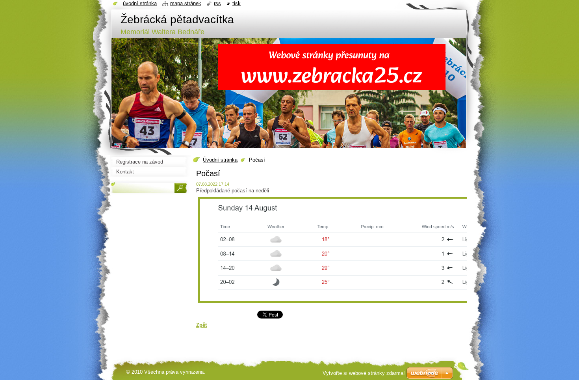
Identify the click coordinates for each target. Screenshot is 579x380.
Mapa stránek (185, 3)
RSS (217, 3)
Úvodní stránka (220, 160)
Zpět (201, 325)
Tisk (236, 3)
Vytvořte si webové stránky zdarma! (364, 373)
